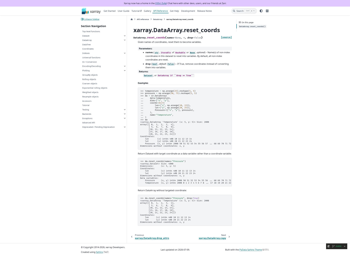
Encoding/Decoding (91, 66)
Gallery (147, 10)
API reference (143, 19)
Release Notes (204, 10)
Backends (86, 114)
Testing (85, 109)
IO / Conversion (89, 61)
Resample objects (90, 96)
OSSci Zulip (161, 3)
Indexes (86, 53)
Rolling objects (89, 79)
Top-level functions (91, 31)
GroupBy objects (90, 75)
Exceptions (87, 118)
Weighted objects (90, 92)
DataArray (87, 40)
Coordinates (88, 48)
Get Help (174, 10)
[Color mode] (261, 11)
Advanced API (88, 122)
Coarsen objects (89, 83)
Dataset (85, 35)
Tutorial (135, 10)
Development (188, 10)
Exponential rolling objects (94, 88)
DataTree (86, 44)
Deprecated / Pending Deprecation (98, 127)
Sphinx (99, 252)
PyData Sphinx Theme (250, 249)
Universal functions (91, 57)
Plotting (86, 70)
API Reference (160, 10)
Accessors (86, 101)
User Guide (123, 10)
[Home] (132, 19)
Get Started (110, 10)
